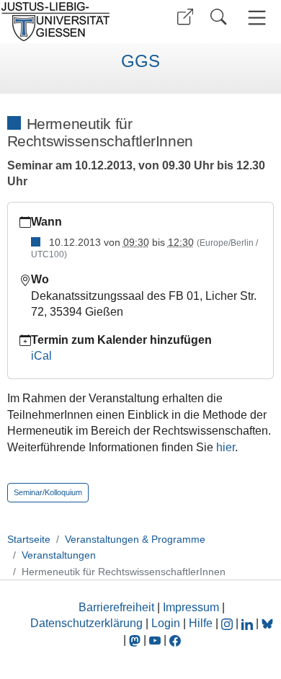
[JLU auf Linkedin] (248, 623)
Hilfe (201, 623)
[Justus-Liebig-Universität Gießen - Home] (68, 21)
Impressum (191, 607)
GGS (140, 61)
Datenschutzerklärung (86, 623)
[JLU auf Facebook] (175, 640)
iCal (41, 356)
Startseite (28, 539)
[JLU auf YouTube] (155, 640)
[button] (185, 17)
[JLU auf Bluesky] (267, 623)
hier (225, 447)
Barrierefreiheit (116, 607)
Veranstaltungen (59, 555)
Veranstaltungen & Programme (135, 539)
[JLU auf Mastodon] (136, 640)
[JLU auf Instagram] (228, 623)
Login (167, 623)
